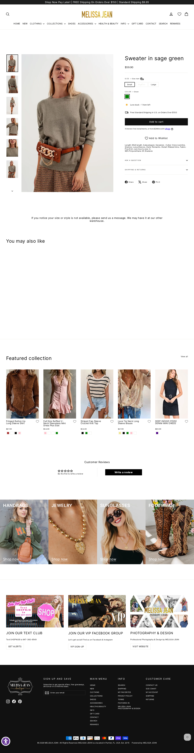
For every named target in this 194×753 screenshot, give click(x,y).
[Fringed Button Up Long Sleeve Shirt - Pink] (19, 433)
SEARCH (163, 23)
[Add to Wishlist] (35, 306)
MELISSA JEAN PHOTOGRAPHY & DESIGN (129, 707)
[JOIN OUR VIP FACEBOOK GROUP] (97, 611)
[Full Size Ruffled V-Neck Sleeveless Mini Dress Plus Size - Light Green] (57, 433)
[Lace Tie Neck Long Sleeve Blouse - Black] (123, 433)
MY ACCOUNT (152, 692)
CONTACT (151, 23)
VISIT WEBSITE (140, 646)
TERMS (121, 699)
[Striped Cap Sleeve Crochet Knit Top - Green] (86, 433)
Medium (141, 84)
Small (129, 84)
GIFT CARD (137, 23)
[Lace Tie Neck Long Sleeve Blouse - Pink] (131, 433)
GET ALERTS (15, 646)
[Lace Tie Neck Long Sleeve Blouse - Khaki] (120, 433)
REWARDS (175, 23)
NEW (25, 23)
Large (153, 84)
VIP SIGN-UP (77, 646)
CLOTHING (36, 23)
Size (132, 78)
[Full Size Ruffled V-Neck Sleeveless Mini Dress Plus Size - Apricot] (49, 433)
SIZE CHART (151, 689)
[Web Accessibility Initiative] (6, 741)
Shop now (11, 559)
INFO (124, 23)
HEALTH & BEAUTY (108, 23)
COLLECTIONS (55, 23)
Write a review (124, 472)
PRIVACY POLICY (125, 696)
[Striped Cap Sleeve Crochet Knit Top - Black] (82, 433)
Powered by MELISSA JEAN (144, 743)
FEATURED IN (123, 703)
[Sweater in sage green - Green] (8, 315)
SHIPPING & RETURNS (135, 170)
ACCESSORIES (86, 23)
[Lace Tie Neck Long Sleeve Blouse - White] (135, 433)
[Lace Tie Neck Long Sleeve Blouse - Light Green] (127, 433)
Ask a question (133, 160)
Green (127, 96)
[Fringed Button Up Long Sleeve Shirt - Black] (15, 433)
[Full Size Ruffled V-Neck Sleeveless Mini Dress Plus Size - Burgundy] (53, 433)
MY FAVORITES (124, 692)
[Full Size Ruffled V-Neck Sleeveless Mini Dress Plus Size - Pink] (45, 433)
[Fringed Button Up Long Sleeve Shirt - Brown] (8, 433)
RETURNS (150, 699)
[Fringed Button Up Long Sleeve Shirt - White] (12, 433)
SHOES (72, 23)
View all (184, 356)
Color (132, 92)
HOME (16, 23)
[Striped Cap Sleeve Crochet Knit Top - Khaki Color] (90, 433)
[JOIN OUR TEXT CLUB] (35, 611)
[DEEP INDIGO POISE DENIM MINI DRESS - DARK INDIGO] (157, 433)
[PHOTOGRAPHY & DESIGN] (159, 611)
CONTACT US (151, 685)
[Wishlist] (179, 14)
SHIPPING (122, 689)
